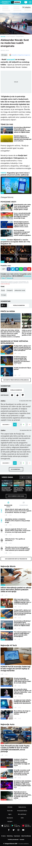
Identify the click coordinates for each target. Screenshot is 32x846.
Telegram (9, 278)
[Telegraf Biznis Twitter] (13, 830)
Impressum (17, 836)
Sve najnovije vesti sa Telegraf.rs (16, 559)
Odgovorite (6, 424)
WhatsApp (27, 276)
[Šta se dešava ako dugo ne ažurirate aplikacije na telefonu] (7, 714)
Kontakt (22, 839)
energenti (11, 59)
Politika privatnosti (13, 839)
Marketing (10, 836)
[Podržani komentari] (17, 395)
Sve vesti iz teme (16, 380)
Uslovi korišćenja (5, 284)
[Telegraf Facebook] (9, 830)
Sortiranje (5, 395)
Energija (3, 295)
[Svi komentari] (12, 395)
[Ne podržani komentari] (23, 395)
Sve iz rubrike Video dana (16, 496)
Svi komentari (16, 469)
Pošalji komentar (19, 305)
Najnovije (8, 566)
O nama (3, 836)
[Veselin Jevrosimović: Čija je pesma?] (7, 371)
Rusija (3, 290)
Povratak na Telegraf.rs (6, 2)
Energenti (10, 290)
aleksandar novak (20, 290)
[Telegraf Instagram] (18, 830)
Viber (3, 278)
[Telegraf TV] (23, 830)
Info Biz (3, 36)
